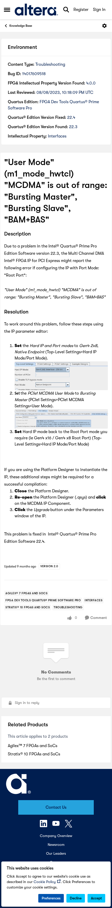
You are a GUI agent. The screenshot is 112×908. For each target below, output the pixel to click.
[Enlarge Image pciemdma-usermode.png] (61, 419)
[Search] (66, 9)
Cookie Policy (45, 882)
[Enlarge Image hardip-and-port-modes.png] (61, 375)
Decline (76, 898)
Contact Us (56, 807)
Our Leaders (56, 853)
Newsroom (56, 844)
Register (81, 9)
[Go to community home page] (36, 9)
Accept (96, 898)
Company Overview (56, 836)
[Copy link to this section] (35, 234)
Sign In (99, 9)
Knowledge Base (20, 26)
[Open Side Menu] (7, 10)
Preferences (51, 898)
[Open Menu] (104, 25)
